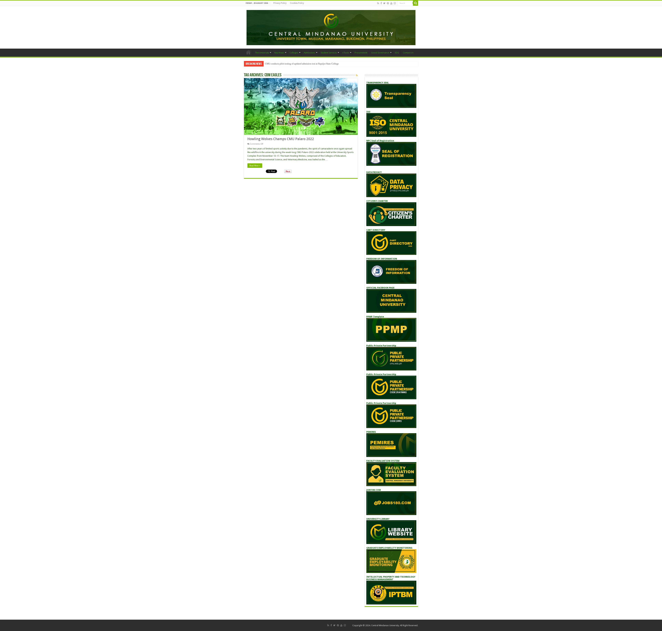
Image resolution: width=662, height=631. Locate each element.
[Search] (415, 3)
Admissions (309, 52)
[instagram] (394, 3)
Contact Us (408, 52)
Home (248, 52)
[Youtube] (391, 3)
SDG (397, 52)
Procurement (361, 52)
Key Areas (279, 52)
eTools (345, 52)
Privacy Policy (280, 3)
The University (262, 52)
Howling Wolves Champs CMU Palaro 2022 (280, 139)
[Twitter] (384, 3)
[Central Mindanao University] (331, 27)
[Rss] (378, 3)
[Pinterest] (388, 3)
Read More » (254, 165)
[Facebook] (381, 3)
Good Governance (380, 52)
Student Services (329, 52)
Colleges (294, 52)
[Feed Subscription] (357, 75)
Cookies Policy (297, 3)
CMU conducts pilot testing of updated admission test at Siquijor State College (302, 63)
